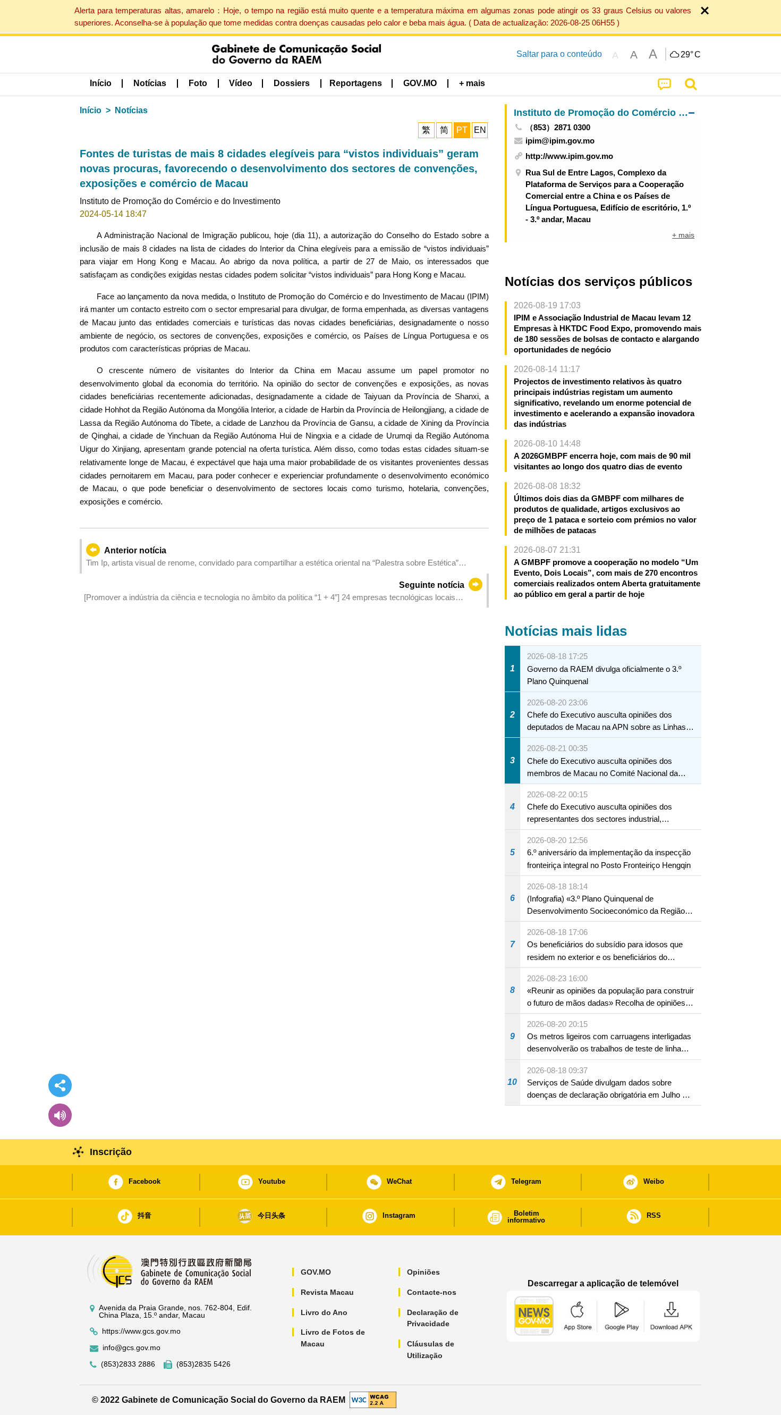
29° (691, 54)
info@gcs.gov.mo (131, 1348)
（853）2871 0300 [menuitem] (557, 127)
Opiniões (423, 1272)
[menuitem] (149, 83)
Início (90, 110)
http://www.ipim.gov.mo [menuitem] (569, 156)
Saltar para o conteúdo (559, 53)
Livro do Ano (324, 1312)
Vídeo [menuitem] (240, 83)
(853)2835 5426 (203, 1364)
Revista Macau (327, 1292)
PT (462, 129)
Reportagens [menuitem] (355, 83)
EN (480, 129)
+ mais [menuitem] (683, 235)
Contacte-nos (431, 1292)
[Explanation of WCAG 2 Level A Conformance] (373, 1399)
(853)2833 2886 (128, 1364)
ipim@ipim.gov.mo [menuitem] (560, 141)
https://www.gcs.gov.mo (141, 1331)
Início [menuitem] (101, 83)
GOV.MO (316, 1272)
